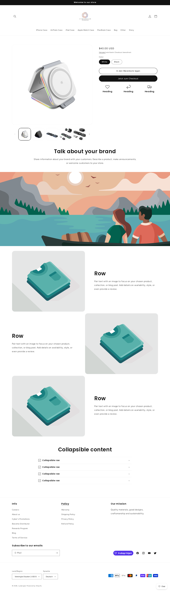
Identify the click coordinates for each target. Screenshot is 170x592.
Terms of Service (19, 538)
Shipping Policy (68, 514)
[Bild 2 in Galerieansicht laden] (38, 134)
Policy (65, 503)
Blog (14, 533)
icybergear (22, 586)
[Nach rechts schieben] (89, 134)
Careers (15, 510)
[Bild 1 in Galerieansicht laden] (24, 134)
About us (16, 514)
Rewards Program (20, 528)
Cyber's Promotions (21, 519)
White (104, 62)
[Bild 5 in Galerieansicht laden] (79, 134)
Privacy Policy (67, 519)
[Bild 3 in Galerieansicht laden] (52, 134)
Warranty (65, 510)
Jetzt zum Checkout (128, 78)
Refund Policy (67, 524)
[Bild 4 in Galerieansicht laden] (66, 134)
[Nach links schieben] (15, 134)
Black (116, 62)
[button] (15, 16)
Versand (102, 52)
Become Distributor (21, 524)
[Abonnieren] (57, 553)
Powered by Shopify (34, 586)
